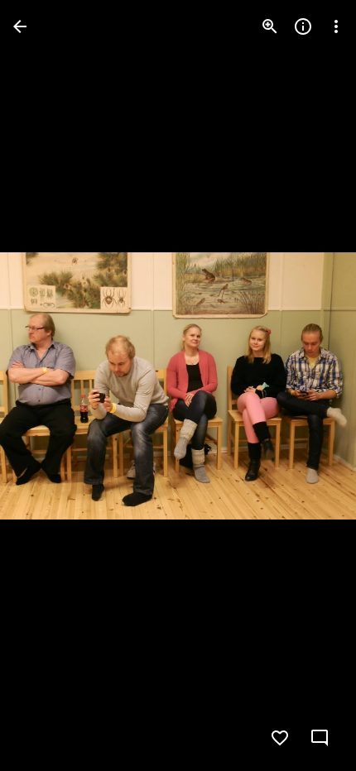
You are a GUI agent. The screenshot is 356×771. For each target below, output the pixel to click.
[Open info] (303, 26)
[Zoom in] (269, 26)
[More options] (336, 26)
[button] (46, 385)
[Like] (280, 738)
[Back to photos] (20, 26)
